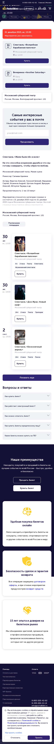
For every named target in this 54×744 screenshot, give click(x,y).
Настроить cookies (13, 733)
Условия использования (12, 695)
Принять (38, 738)
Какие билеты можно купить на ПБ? (20, 436)
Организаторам (9, 684)
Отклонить (15, 738)
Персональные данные (11, 699)
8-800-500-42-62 (30, 3)
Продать (29, 8)
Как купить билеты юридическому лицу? (22, 426)
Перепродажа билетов (11, 680)
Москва (48, 3)
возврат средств (34, 589)
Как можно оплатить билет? (17, 416)
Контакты (6, 707)
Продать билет (27, 480)
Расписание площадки (14, 224)
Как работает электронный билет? (20, 406)
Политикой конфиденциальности (22, 723)
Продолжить (27, 142)
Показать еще (27, 377)
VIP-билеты (7, 692)
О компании (7, 703)
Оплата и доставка (10, 673)
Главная (41, 3)
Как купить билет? (13, 396)
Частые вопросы (9, 677)
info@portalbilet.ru (39, 706)
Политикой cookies (30, 720)
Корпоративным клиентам (13, 688)
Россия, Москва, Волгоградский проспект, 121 (25, 97)
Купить (27, 61)
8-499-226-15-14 (39, 703)
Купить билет (27, 488)
